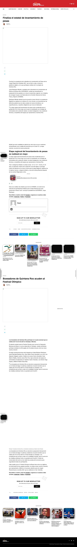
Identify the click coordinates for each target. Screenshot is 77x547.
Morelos (36, 492)
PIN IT (29, 125)
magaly (9, 23)
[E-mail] (11, 209)
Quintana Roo (21, 253)
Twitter (22, 196)
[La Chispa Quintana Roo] (38, 4)
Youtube (27, 195)
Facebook (27, 196)
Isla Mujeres (17, 519)
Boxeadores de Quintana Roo (18, 492)
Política (28, 516)
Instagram (17, 196)
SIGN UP (37, 222)
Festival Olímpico (31, 492)
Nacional (4, 256)
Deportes (18, 176)
